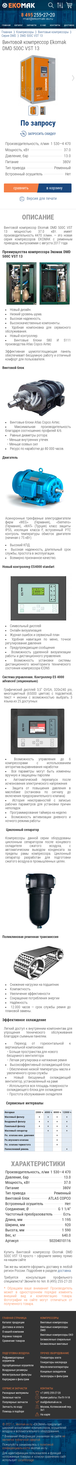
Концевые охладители (53, 1371)
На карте (45, 1414)
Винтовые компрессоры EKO (56, 1334)
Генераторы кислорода (53, 1362)
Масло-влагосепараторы (54, 1366)
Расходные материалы (15, 1392)
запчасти (31, 25)
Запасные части (11, 1397)
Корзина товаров (12, 1336)
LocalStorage (26, 1460)
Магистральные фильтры (17, 1374)
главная (6, 25)
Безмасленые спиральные (55, 1339)
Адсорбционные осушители (18, 1365)
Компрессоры (49, 1317)
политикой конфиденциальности (27, 1446)
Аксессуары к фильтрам (54, 1376)
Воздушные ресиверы (15, 1370)
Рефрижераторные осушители (13, 1359)
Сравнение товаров (13, 1340)
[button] (33, 110)
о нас (43, 25)
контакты (55, 25)
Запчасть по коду (12, 1406)
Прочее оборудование (54, 1353)
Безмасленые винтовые (54, 1343)
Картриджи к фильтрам (15, 1379)
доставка (69, 25)
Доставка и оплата (13, 1327)
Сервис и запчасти (14, 1388)
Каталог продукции (13, 1322)
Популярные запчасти (15, 1402)
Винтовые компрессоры (54, 1322)
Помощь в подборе (13, 1411)
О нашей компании (13, 1331)
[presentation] (3, 77)
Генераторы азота (50, 1357)
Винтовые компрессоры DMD (54, 1328)
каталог (18, 25)
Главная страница (14, 1317)
